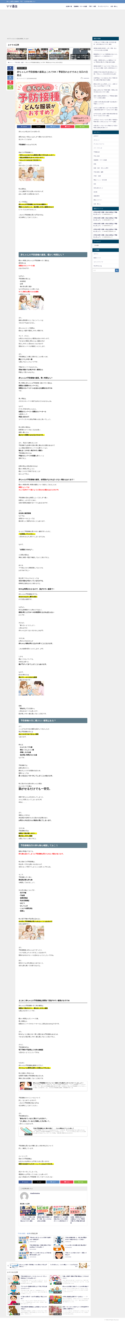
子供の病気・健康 (21, 68)
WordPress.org (98, 265)
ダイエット (97, 140)
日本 (95, 184)
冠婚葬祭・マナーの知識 (80, 6)
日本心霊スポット (98, 188)
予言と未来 (97, 156)
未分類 (95, 192)
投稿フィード (97, 257)
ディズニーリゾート (103, 6)
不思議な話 (97, 152)
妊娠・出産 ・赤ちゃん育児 (101, 168)
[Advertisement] (62, 22)
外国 (95, 164)
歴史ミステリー (98, 200)
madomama (86, 78)
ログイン (96, 253)
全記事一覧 (69, 6)
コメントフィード (98, 261)
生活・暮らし (114, 6)
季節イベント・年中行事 (100, 180)
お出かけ (96, 136)
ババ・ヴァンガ (98, 148)
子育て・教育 (92, 6)
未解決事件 (97, 196)
